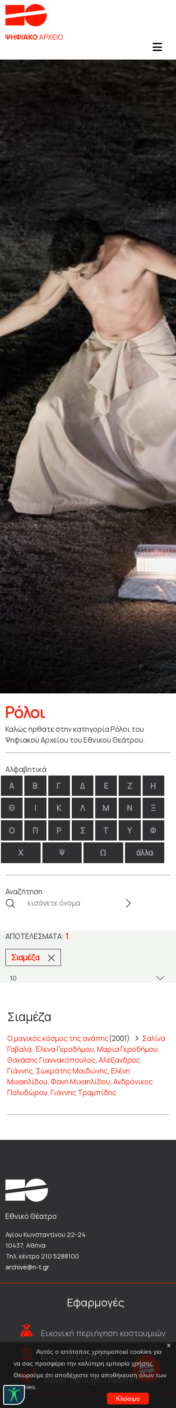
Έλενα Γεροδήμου (64, 1049)
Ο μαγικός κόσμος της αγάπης (58, 1038)
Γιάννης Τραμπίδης (83, 1092)
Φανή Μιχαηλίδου (80, 1082)
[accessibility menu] (14, 1395)
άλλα (144, 852)
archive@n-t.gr (27, 1267)
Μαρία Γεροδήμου (127, 1049)
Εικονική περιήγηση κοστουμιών (103, 1333)
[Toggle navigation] (157, 50)
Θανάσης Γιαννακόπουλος (51, 1060)
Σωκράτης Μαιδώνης (72, 1071)
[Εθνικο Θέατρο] (26, 1189)
